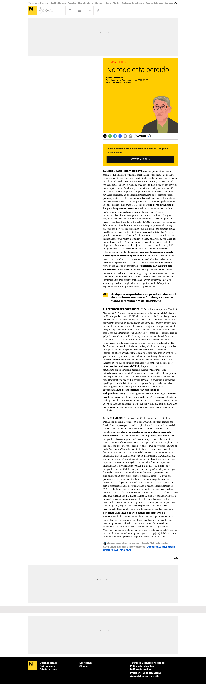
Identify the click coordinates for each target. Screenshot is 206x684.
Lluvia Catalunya (85, 3)
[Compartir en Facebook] (120, 136)
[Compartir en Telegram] (115, 136)
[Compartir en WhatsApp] (110, 136)
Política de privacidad (142, 666)
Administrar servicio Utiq (144, 676)
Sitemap (84, 666)
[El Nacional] (32, 10)
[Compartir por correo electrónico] (125, 136)
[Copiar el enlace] (130, 136)
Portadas (72, 3)
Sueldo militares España (133, 3)
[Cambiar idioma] (88, 10)
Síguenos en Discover (38, 3)
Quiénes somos (48, 663)
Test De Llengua (58, 3)
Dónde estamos (49, 669)
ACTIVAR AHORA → (140, 159)
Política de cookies (141, 669)
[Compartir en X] (105, 136)
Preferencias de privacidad (145, 673)
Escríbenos (85, 663)
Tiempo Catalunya (154, 3)
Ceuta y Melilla (112, 3)
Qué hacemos (47, 666)
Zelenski (99, 3)
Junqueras (170, 3)
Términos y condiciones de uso (148, 663)
